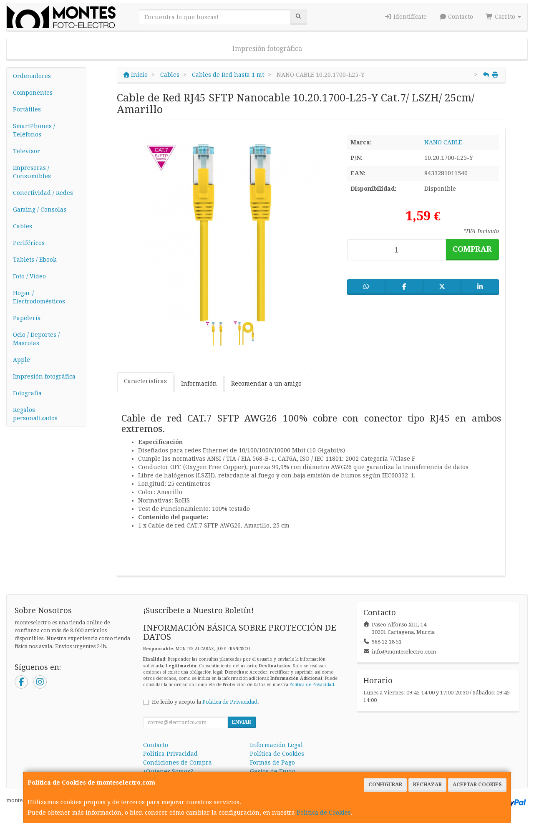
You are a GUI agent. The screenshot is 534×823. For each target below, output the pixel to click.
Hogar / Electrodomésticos (39, 297)
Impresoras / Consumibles (32, 171)
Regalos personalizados (35, 414)
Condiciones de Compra (177, 762)
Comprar (472, 249)
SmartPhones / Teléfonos (34, 130)
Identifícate (409, 16)
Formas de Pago (272, 762)
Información (199, 383)
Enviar (241, 722)
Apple (21, 359)
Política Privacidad (170, 753)
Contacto (459, 16)
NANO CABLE (443, 142)
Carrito (505, 16)
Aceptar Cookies (477, 785)
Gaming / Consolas (39, 209)
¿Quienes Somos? (168, 771)
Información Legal (276, 745)
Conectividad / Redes (43, 192)
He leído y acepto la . (205, 702)
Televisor (26, 151)
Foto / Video (29, 276)
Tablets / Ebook (34, 259)
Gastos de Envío (272, 771)
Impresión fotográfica (267, 49)
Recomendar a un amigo (266, 383)
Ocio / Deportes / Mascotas (36, 338)
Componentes (33, 92)
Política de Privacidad (312, 684)
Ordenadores (32, 76)
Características (145, 381)
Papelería (27, 318)
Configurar (385, 785)
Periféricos (29, 243)
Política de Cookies (324, 812)
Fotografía (27, 393)
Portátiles (27, 109)
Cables (22, 226)
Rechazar (427, 785)
